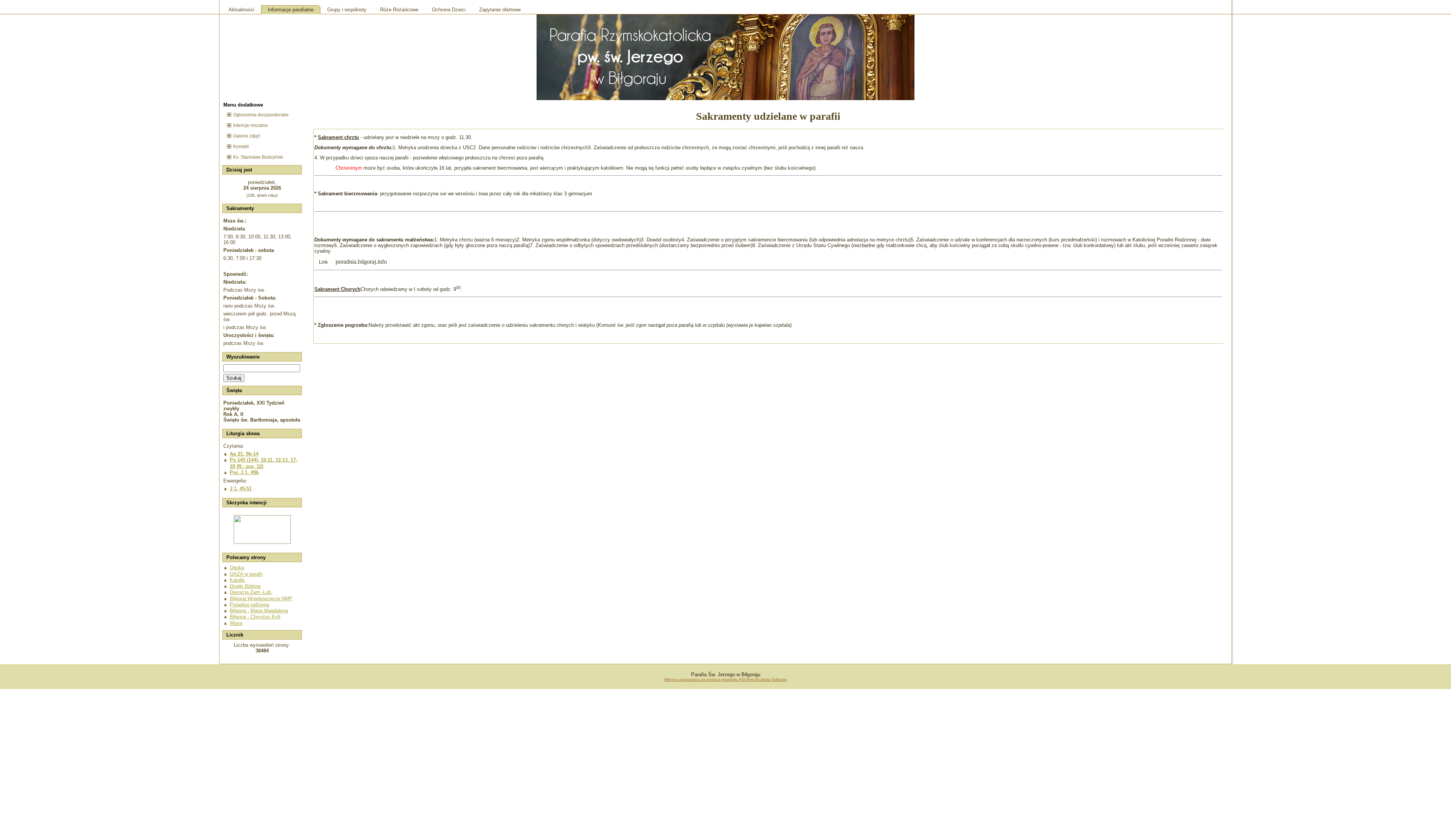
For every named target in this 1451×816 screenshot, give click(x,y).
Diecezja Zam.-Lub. (251, 592)
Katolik (237, 580)
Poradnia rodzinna (249, 604)
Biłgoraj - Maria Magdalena (259, 611)
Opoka (237, 567)
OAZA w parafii (246, 574)
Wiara (236, 623)
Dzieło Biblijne (245, 586)
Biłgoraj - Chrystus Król (255, 617)
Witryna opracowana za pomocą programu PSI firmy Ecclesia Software (725, 679)
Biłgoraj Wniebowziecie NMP (261, 598)
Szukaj (233, 378)
